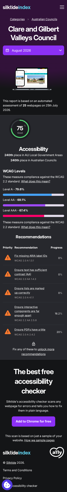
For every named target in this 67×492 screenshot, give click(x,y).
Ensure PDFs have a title (29, 329)
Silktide (11, 462)
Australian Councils (44, 19)
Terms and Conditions (17, 470)
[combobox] (33, 50)
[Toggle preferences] (7, 484)
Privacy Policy (12, 478)
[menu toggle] (62, 7)
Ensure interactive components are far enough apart (26, 311)
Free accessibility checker (20, 486)
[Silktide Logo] (17, 453)
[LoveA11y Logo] (57, 453)
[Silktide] (17, 7)
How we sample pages (39, 440)
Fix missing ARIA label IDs (30, 255)
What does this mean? (35, 181)
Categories (17, 19)
